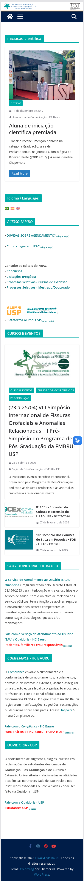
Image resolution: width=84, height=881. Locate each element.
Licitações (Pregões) (21, 277)
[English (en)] (18, 208)
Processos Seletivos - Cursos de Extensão (37, 282)
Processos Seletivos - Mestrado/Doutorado (38, 287)
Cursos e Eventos (21, 390)
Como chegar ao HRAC (30, 246)
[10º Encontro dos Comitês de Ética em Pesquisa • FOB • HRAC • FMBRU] (19, 542)
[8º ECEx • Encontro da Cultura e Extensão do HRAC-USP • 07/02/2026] (19, 515)
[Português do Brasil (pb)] (7, 208)
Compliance (16, 672)
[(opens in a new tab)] (42, 364)
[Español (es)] (12, 208)
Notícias (16, 103)
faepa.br (66, 710)
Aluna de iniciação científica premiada (32, 129)
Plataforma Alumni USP (30, 320)
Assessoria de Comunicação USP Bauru (36, 117)
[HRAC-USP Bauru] (42, 5)
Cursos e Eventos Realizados (56, 390)
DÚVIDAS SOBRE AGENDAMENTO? (38, 235)
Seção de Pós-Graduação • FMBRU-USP (36, 469)
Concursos (14, 271)
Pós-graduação (20, 398)
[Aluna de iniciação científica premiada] (42, 75)
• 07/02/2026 (53, 511)
